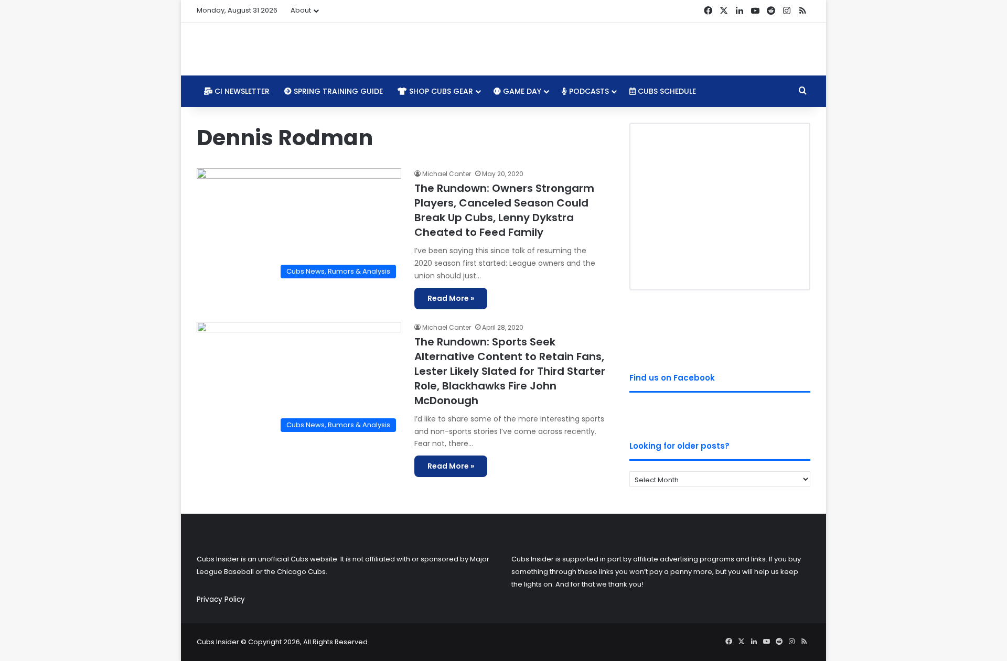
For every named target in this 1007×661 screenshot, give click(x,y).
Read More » (450, 298)
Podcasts (588, 91)
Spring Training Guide (337, 91)
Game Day (521, 91)
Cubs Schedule (666, 91)
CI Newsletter (241, 91)
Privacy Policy (221, 599)
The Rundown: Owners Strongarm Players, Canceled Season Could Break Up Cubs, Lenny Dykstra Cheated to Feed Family (504, 210)
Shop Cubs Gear (440, 91)
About (301, 10)
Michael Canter (446, 173)
